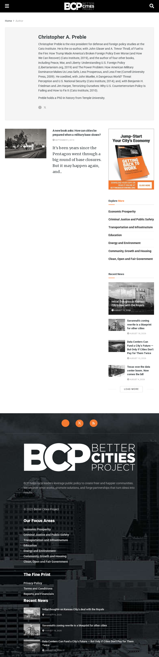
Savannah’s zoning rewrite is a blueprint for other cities (139, 324)
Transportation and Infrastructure (130, 227)
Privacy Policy (33, 583)
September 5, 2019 (64, 140)
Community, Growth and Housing (129, 251)
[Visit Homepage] (79, 6)
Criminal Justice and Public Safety (131, 219)
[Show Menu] (7, 6)
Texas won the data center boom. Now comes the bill (138, 370)
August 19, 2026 (122, 310)
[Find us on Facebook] (65, 423)
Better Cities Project (46, 509)
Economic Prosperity (122, 211)
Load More (131, 389)
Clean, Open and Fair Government (130, 259)
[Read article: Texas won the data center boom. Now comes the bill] (116, 371)
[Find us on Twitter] (79, 423)
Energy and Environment (124, 243)
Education (115, 235)
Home (8, 20)
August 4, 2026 (137, 379)
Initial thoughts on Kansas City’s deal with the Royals (73, 609)
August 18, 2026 (137, 333)
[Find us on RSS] (94, 423)
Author (19, 20)
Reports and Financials (39, 594)
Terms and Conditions (38, 588)
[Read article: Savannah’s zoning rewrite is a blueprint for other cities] (116, 325)
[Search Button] (151, 6)
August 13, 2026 (137, 358)
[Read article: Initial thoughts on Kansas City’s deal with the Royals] (32, 613)
